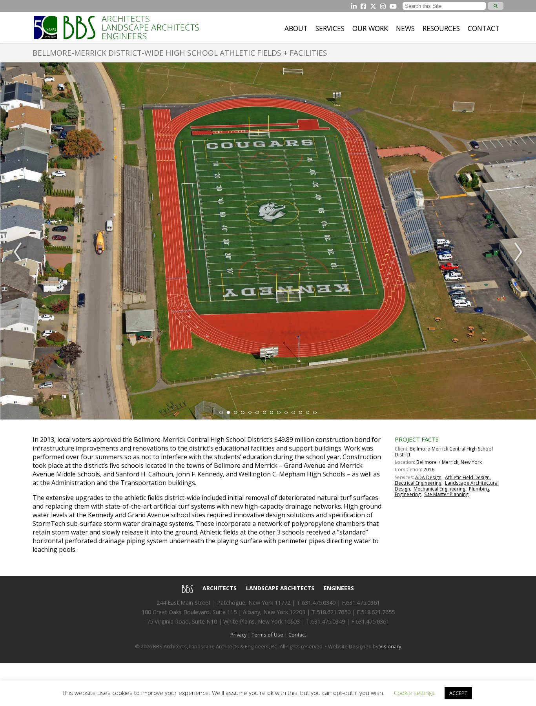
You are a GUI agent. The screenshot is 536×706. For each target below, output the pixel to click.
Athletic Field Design (467, 477)
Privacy (238, 634)
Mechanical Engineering (439, 488)
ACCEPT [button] (458, 693)
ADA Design (428, 477)
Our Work (370, 28)
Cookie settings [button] (414, 693)
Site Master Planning (446, 494)
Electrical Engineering (418, 483)
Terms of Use (267, 634)
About (296, 28)
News (405, 28)
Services (330, 28)
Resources (441, 28)
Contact (484, 28)
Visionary (390, 646)
